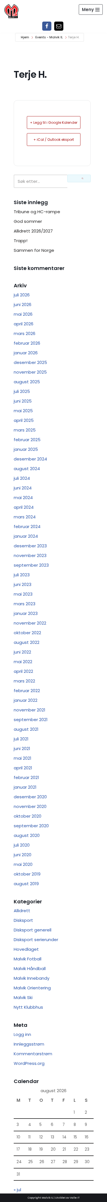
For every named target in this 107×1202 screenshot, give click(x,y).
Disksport (23, 920)
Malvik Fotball (27, 959)
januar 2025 (26, 449)
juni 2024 (23, 488)
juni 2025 (23, 401)
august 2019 (26, 884)
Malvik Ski (23, 997)
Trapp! (20, 241)
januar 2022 (25, 700)
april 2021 (23, 768)
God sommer (28, 221)
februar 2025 (27, 440)
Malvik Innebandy (31, 978)
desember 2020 (30, 797)
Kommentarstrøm (33, 1054)
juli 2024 (22, 478)
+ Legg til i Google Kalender (53, 122)
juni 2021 (22, 748)
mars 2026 (24, 333)
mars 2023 (24, 604)
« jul (17, 1190)
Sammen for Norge (34, 250)
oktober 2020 (27, 816)
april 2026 (23, 324)
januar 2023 (26, 613)
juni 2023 (22, 584)
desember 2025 (30, 362)
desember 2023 (30, 546)
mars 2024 (25, 517)
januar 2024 (26, 536)
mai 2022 (23, 662)
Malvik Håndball (30, 968)
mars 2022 (24, 681)
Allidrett (22, 911)
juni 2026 (22, 304)
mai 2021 (22, 758)
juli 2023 (22, 575)
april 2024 (24, 507)
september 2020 (31, 826)
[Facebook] (46, 26)
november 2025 (30, 372)
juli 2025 (22, 391)
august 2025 (27, 382)
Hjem (25, 37)
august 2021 (26, 729)
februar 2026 (27, 343)
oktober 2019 (27, 874)
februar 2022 (27, 691)
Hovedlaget (26, 949)
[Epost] (58, 26)
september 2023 (31, 565)
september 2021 (31, 720)
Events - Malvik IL (49, 37)
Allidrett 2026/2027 (33, 231)
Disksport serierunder (36, 940)
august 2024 (27, 469)
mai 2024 (23, 498)
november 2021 (29, 710)
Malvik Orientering (32, 988)
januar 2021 (25, 787)
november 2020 (30, 806)
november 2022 (30, 623)
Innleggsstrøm (29, 1044)
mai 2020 (23, 864)
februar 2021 (26, 777)
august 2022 (26, 642)
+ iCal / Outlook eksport (53, 139)
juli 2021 (21, 739)
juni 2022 (22, 652)
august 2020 (27, 835)
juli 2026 (22, 295)
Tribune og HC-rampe (37, 212)
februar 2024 (27, 526)
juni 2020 (22, 855)
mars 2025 (25, 430)
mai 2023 (23, 594)
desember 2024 (30, 459)
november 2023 (30, 555)
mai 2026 (23, 314)
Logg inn (22, 1034)
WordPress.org (29, 1063)
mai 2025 (23, 411)
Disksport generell (32, 930)
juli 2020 (22, 845)
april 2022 (23, 671)
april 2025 (24, 420)
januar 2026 (26, 353)
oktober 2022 (27, 633)
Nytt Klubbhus (28, 1007)
